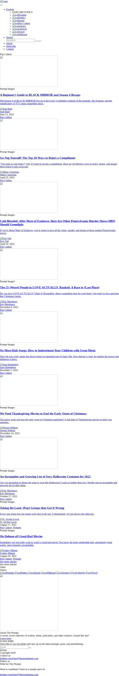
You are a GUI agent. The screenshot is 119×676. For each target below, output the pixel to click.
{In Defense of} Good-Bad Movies (21, 536)
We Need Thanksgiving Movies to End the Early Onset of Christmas (43, 413)
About (9, 43)
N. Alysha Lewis (8, 522)
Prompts (17, 527)
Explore (10, 9)
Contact (10, 49)
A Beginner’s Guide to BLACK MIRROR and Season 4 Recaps (40, 95)
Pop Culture (6, 117)
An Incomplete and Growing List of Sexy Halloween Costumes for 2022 (45, 476)
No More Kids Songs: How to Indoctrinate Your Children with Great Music (48, 350)
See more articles (8, 561)
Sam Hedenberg (8, 367)
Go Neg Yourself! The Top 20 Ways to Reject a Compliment (37, 157)
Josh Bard (5, 111)
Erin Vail (4, 241)
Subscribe (11, 46)
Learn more (5, 638)
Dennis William (7, 430)
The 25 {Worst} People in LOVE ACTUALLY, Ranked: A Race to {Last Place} (49, 287)
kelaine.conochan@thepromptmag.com (19, 658)
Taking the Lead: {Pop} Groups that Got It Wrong (32, 508)
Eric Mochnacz (7, 304)
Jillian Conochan (8, 174)
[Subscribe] (30, 647)
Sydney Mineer (7, 553)
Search (9, 37)
